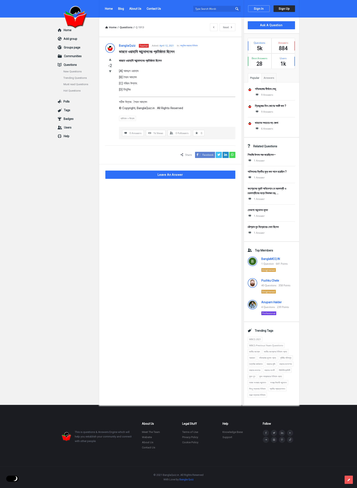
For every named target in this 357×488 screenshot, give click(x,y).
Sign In (259, 8)
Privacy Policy (190, 437)
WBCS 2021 (255, 339)
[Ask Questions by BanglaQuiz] (78, 9)
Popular (254, 77)
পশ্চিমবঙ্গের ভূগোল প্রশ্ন (267, 357)
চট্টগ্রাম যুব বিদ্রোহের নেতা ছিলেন (263, 227)
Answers (269, 77)
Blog (121, 8)
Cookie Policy (190, 442)
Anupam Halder (271, 302)
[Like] (110, 59)
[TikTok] (290, 440)
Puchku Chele (270, 280)
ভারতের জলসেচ (254, 370)
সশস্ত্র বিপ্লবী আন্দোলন (278, 382)
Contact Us (154, 8)
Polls (66, 101)
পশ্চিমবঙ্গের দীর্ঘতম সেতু (265, 89)
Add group (70, 38)
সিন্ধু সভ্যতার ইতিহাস (257, 388)
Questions (70, 64)
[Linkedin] (282, 433)
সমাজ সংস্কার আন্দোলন (257, 382)
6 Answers (267, 128)
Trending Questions (75, 77)
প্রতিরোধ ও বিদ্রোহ (127, 118)
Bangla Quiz (186, 479)
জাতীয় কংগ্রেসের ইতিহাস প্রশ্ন (275, 351)
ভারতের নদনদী (269, 370)
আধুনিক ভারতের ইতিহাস (189, 45)
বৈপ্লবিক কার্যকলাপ (256, 363)
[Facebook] (266, 433)
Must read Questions (75, 84)
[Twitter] (274, 433)
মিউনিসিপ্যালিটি (284, 370)
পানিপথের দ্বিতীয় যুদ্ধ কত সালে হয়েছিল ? (267, 171)
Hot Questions (72, 90)
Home (109, 8)
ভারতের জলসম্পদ (285, 363)
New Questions (72, 71)
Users (67, 127)
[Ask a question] (349, 480)
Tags (67, 110)
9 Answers (267, 95)
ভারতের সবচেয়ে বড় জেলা (266, 122)
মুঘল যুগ (252, 376)
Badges (69, 118)
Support (227, 437)
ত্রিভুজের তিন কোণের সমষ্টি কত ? (270, 105)
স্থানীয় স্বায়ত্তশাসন (277, 388)
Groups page (72, 47)
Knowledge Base (233, 432)
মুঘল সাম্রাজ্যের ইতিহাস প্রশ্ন (270, 376)
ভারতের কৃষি (271, 363)
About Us (135, 8)
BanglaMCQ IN (270, 259)
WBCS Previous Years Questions (266, 345)
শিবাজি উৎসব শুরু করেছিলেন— (262, 154)
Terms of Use (190, 432)
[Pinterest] (282, 440)
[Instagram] (274, 440)
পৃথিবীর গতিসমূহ (285, 357)
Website (147, 437)
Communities (73, 56)
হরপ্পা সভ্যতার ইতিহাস (257, 394)
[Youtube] (290, 433)
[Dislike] (110, 71)
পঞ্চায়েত (252, 357)
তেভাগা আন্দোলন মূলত (258, 210)
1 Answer (259, 160)
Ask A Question (271, 25)
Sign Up (284, 8)
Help (66, 136)
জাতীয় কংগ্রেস (254, 351)
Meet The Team (151, 432)
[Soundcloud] (266, 440)
